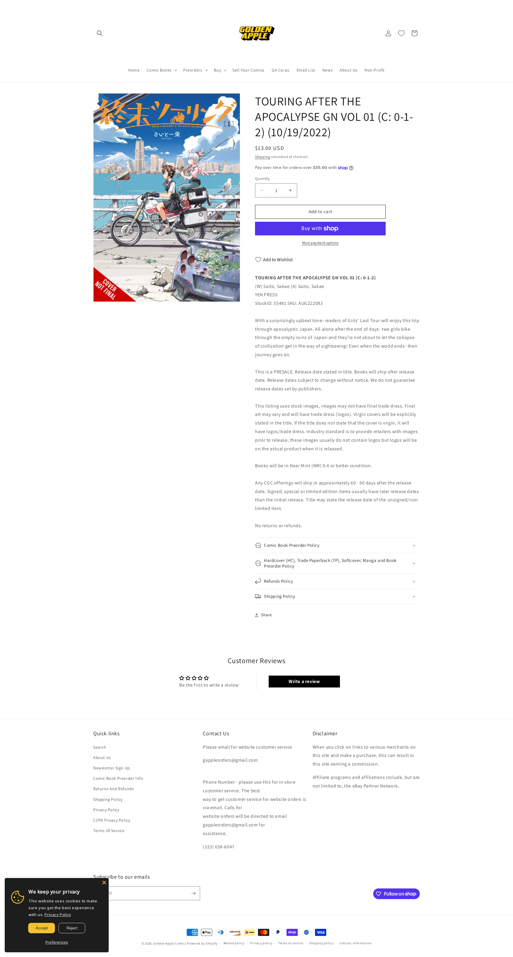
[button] (99, 33)
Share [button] (266, 614)
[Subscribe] (193, 893)
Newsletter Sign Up (111, 768)
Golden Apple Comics (169, 943)
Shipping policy (321, 943)
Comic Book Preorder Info (118, 778)
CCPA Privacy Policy (111, 820)
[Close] (104, 882)
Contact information (355, 943)
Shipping (262, 156)
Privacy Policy (106, 809)
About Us (102, 757)
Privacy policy (261, 943)
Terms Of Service (109, 830)
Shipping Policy (108, 799)
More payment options (320, 242)
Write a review (304, 681)
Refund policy (234, 943)
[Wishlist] (401, 33)
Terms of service (290, 943)
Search (99, 747)
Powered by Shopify (202, 943)
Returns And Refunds (113, 788)
